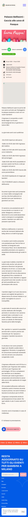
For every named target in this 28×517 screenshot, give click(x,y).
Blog (2, 481)
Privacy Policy (4, 503)
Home (2, 478)
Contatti (3, 493)
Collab (2, 497)
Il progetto (3, 484)
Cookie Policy (4, 500)
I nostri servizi (4, 490)
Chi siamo (3, 487)
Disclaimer (3, 506)
